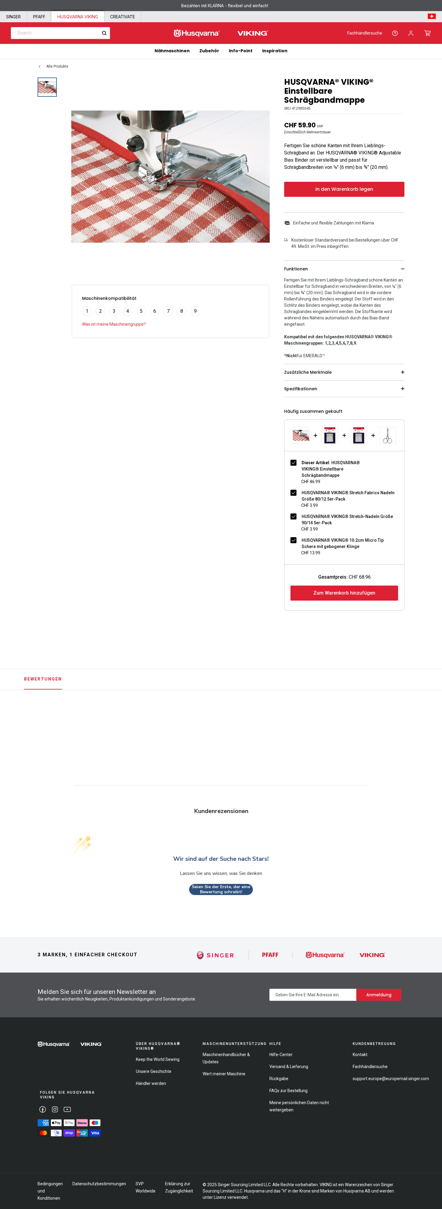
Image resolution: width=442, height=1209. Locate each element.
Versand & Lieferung (288, 1066)
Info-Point (241, 51)
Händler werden (151, 1083)
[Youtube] (67, 1109)
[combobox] (60, 33)
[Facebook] (43, 1109)
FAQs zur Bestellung (288, 1090)
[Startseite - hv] (70, 1044)
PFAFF (39, 16)
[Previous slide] (36, 724)
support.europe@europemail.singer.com (391, 1078)
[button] (427, 33)
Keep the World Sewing (158, 1059)
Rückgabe (278, 1078)
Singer (13, 16)
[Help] (395, 33)
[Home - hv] (221, 33)
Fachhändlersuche (364, 33)
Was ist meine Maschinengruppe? (114, 324)
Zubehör (209, 51)
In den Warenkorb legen (344, 189)
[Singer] (215, 955)
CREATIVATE (122, 16)
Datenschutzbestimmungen (99, 1183)
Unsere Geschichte (153, 1071)
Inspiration (274, 51)
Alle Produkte (57, 66)
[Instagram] (55, 1109)
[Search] (104, 33)
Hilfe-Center (281, 1054)
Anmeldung (378, 995)
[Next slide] (406, 724)
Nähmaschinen (172, 51)
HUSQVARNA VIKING (77, 16)
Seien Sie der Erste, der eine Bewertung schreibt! (221, 889)
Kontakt (360, 1054)
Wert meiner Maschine (224, 1073)
